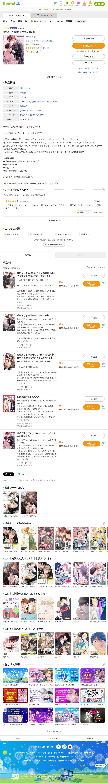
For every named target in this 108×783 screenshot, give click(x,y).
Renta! (5, 480)
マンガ (23, 97)
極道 (49, 101)
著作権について (40, 760)
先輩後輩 (41, 101)
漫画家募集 (52, 760)
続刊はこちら (53, 76)
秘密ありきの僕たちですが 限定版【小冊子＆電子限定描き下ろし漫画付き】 (36, 274)
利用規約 (51, 756)
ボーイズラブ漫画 (44, 40)
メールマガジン (86, 753)
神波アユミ (94, 657)
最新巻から (15, 267)
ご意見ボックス (72, 753)
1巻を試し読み (88, 38)
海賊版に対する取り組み (67, 760)
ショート (45, 15)
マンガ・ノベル (16, 15)
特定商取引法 (28, 760)
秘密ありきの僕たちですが (32, 114)
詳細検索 (90, 738)
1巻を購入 (89, 45)
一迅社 (23, 92)
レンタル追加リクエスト (88, 68)
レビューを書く (35, 52)
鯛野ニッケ (7, 657)
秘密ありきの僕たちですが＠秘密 (33, 315)
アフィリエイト (40, 756)
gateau (23, 110)
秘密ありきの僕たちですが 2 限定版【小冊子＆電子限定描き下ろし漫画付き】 (36, 356)
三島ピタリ (42, 657)
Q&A (38, 753)
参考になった (86, 212)
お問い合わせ (47, 753)
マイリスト (89, 62)
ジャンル (80, 21)
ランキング (54, 738)
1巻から (6, 267)
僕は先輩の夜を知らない (28, 396)
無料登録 (100, 4)
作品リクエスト (59, 753)
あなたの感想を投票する (53, 244)
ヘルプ (32, 753)
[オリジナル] (36, 21)
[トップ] (9, 3)
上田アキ (58, 657)
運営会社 (81, 760)
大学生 (55, 101)
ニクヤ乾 (24, 657)
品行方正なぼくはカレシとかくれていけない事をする (36, 435)
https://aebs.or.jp (26, 778)
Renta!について (22, 753)
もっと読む (54, 183)
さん (24, 201)
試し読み (94, 275)
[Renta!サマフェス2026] (17, 3)
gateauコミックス (35, 110)
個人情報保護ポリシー (65, 756)
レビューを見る (53, 220)
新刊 (17, 738)
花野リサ (76, 657)
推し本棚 (89, 56)
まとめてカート (96, 267)
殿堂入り (24, 105)
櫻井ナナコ (31, 36)
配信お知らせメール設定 (88, 72)
